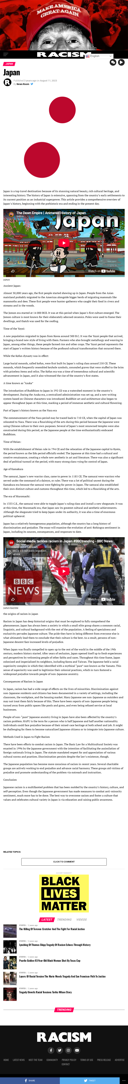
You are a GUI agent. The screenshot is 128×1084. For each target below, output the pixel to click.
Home (6, 1060)
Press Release (104, 1060)
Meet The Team (35, 1060)
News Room (23, 84)
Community (52, 1060)
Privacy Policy (69, 1060)
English (94, 56)
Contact (66, 1064)
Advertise (119, 1060)
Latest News (19, 1060)
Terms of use (86, 1060)
